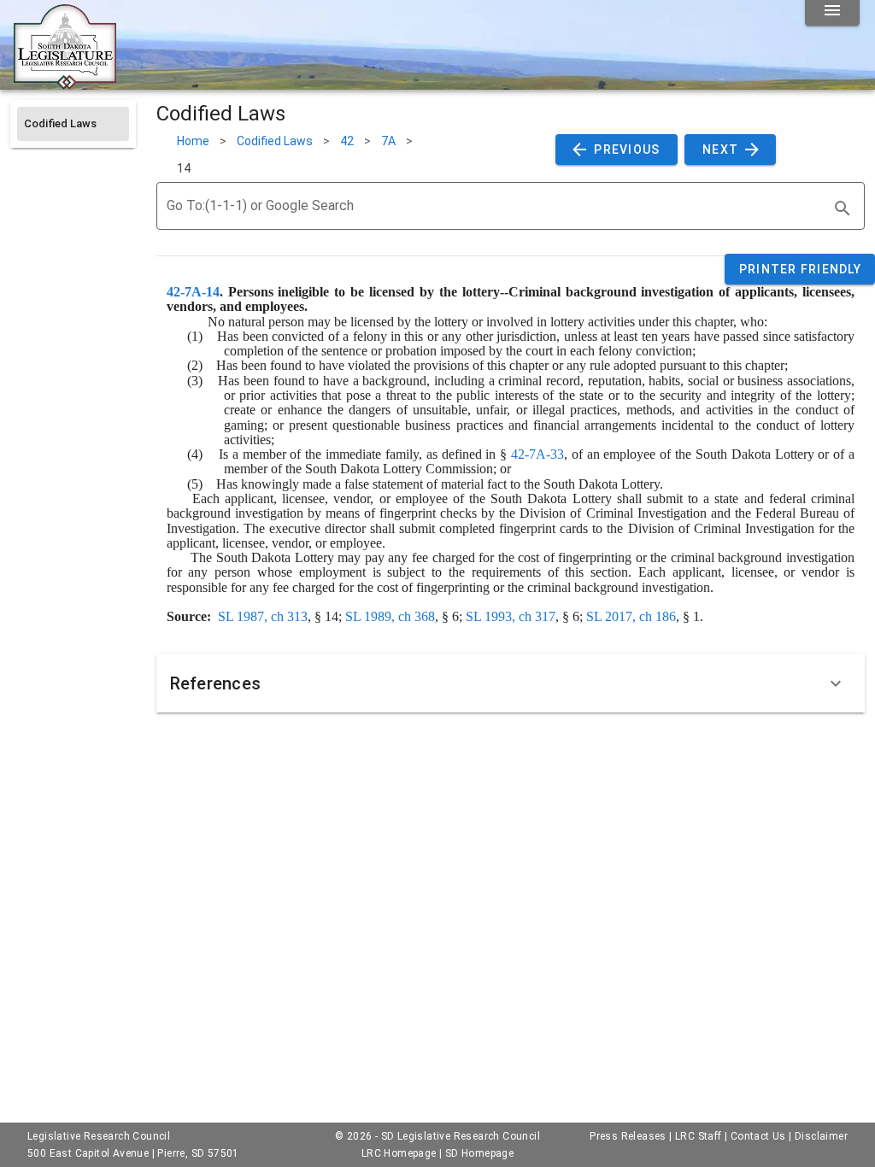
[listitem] (73, 124)
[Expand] (835, 683)
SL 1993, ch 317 (510, 616)
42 (347, 141)
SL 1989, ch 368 (390, 616)
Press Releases (628, 1136)
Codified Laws (275, 141)
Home (193, 141)
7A (388, 141)
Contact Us (758, 1136)
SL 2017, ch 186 (631, 616)
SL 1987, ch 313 (263, 616)
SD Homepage (479, 1153)
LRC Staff (698, 1136)
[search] (842, 208)
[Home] (65, 83)
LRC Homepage (399, 1153)
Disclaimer (821, 1136)
